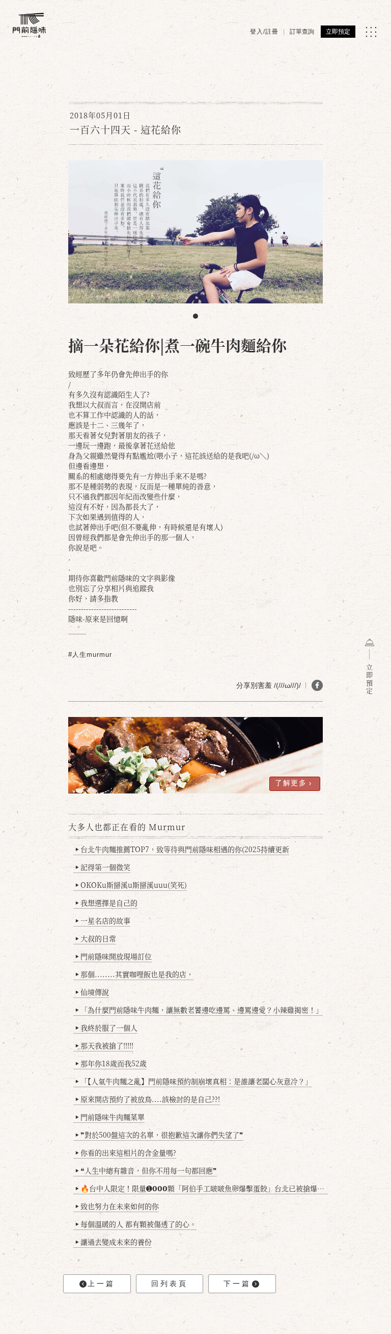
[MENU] (371, 32)
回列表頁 (169, 1283)
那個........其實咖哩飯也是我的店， (134, 974)
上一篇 (101, 1283)
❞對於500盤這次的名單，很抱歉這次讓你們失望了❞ (159, 1135)
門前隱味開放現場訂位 (113, 956)
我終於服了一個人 (106, 1027)
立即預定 (338, 31)
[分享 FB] (317, 685)
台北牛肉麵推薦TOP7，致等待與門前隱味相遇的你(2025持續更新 (182, 849)
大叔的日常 (95, 938)
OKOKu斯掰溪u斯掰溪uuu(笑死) (131, 885)
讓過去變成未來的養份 (113, 1242)
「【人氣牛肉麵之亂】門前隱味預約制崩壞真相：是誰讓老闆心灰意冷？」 (193, 1081)
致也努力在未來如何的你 (117, 1206)
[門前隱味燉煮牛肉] (29, 25)
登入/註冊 (264, 31)
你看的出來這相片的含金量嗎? (125, 1152)
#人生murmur (90, 654)
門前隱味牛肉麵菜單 (110, 1117)
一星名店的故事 (102, 920)
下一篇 (237, 1283)
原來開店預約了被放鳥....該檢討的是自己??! (147, 1099)
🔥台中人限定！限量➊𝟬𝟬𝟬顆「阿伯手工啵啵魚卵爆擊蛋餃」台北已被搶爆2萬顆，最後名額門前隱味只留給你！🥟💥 (201, 1188)
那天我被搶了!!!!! (104, 1045)
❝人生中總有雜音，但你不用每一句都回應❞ (146, 1170)
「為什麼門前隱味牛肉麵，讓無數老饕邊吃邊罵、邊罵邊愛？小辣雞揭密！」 (199, 1010)
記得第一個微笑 (102, 867)
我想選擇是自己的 (106, 902)
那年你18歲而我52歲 (111, 1063)
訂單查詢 (302, 31)
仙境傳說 (92, 992)
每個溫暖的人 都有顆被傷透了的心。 (136, 1224)
